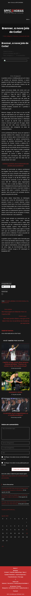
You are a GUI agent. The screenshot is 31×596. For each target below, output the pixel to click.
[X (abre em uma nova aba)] (13, 4)
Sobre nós (15, 581)
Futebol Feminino (10, 574)
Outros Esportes (20, 574)
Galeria (4, 583)
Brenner (13, 301)
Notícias (15, 570)
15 (26, 529)
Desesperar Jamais (15, 392)
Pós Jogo (20, 577)
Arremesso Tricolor (15, 586)
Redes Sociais (23, 588)
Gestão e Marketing (15, 572)
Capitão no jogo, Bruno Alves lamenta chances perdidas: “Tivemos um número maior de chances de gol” (15, 364)
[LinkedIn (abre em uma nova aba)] (18, 4)
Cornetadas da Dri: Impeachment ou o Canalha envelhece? (15, 414)
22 (27, 533)
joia (27, 301)
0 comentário (21, 55)
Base (24, 572)
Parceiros (10, 583)
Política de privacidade (21, 583)
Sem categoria (8, 55)
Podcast (15, 591)
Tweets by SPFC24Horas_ (8, 509)
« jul (2, 546)
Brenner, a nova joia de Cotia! (22, 36)
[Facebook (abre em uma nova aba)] (15, 4)
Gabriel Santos (7, 51)
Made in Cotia (5, 302)
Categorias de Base (20, 301)
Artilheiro (7, 301)
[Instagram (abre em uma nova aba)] (17, 4)
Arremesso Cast (13, 588)
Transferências (12, 577)
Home (15, 568)
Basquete (5, 588)
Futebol (6, 572)
